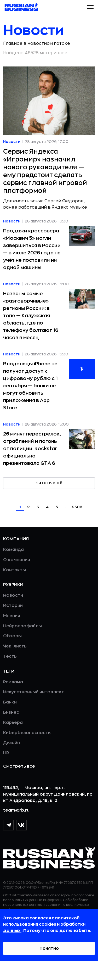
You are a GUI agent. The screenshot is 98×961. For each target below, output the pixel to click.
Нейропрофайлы (22, 626)
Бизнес (11, 712)
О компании (16, 560)
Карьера (13, 722)
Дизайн (11, 743)
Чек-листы (15, 646)
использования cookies (30, 924)
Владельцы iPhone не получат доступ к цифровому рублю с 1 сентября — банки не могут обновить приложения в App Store (30, 385)
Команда (13, 549)
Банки (10, 702)
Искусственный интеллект (33, 692)
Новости (13, 595)
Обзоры (12, 636)
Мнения (11, 616)
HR (6, 753)
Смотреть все (19, 766)
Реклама (13, 682)
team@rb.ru (16, 810)
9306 (77, 507)
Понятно (49, 948)
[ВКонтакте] (21, 825)
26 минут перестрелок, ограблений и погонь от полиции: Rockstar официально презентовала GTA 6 (32, 449)
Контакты (14, 570)
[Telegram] (8, 825)
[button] (90, 7)
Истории (13, 606)
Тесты (10, 656)
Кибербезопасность (26, 733)
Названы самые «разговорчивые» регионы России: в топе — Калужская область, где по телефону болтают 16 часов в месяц (30, 315)
